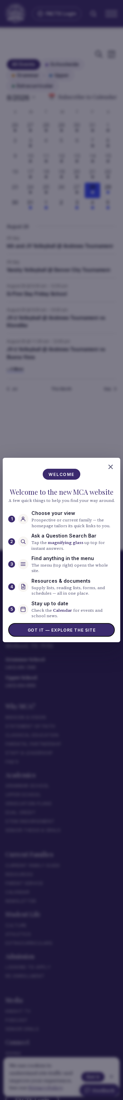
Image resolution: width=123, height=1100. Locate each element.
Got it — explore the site (62, 630)
